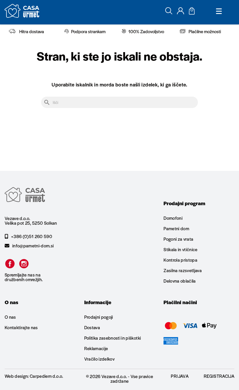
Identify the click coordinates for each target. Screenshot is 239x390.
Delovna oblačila (180, 281)
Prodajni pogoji (98, 317)
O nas (10, 317)
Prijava (179, 376)
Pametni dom (176, 228)
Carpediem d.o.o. (46, 376)
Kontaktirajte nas (21, 327)
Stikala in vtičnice (180, 249)
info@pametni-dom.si (33, 245)
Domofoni (173, 218)
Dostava (92, 327)
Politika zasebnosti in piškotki (112, 338)
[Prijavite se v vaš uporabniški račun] (180, 12)
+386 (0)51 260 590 (31, 236)
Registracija (219, 376)
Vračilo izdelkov (99, 359)
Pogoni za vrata (178, 239)
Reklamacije (96, 348)
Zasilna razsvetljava (183, 270)
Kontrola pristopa (180, 260)
